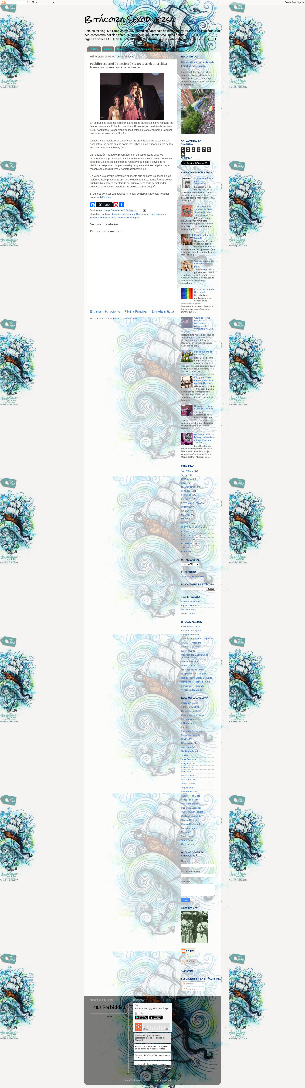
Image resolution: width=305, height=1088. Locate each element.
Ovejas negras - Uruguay (193, 673)
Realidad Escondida (191, 816)
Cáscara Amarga (189, 703)
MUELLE (185, 523)
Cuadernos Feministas (192, 715)
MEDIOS (185, 519)
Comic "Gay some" (190, 707)
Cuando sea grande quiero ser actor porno (204, 264)
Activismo (146, 49)
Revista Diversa (189, 820)
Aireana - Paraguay (191, 630)
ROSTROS (186, 543)
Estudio (108, 49)
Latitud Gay (187, 767)
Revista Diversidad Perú (193, 824)
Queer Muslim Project (192, 811)
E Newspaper (188, 723)
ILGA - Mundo (188, 651)
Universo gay (187, 844)
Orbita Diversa (188, 783)
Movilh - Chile (188, 665)
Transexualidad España (128, 217)
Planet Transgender (191, 808)
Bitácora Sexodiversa (129, 19)
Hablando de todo (190, 751)
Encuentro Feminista (191, 731)
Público (106, 197)
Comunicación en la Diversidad (204, 290)
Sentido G (186, 832)
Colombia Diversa (190, 634)
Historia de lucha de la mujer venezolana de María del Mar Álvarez (204, 438)
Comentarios (191, 989)
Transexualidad (107, 217)
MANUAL (185, 515)
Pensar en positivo (190, 799)
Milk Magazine (188, 779)
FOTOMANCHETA (190, 503)
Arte (133, 49)
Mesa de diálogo (189, 661)
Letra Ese (186, 771)
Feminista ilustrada (190, 735)
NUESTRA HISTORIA (192, 527)
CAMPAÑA (186, 479)
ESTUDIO (186, 495)
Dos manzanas (188, 719)
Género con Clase (190, 743)
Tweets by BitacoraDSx (192, 576)
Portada (94, 49)
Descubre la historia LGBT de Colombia (204, 407)
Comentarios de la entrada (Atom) (121, 318)
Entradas (190, 983)
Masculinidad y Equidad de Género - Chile (194, 656)
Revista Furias (188, 609)
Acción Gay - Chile (190, 626)
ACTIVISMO (187, 471)
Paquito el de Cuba (190, 795)
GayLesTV (186, 739)
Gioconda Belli (188, 747)
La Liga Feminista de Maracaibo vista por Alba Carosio (203, 380)
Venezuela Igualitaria (191, 690)
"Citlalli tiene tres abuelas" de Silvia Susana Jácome (203, 209)
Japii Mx (185, 755)
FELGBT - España (190, 646)
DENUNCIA (187, 491)
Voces (159, 49)
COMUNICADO (189, 487)
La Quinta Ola (188, 763)
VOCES (185, 551)
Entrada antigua (163, 311)
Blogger (176, 1080)
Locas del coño (188, 775)
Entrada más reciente (105, 311)
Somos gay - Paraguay (192, 686)
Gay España (142, 214)
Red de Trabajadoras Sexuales (196, 677)
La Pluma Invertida (190, 601)
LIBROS (185, 511)
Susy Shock (187, 836)
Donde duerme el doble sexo (203, 353)
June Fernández (189, 759)
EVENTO (185, 499)
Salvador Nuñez (189, 828)
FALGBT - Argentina (191, 642)
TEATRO (185, 547)
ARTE (184, 475)
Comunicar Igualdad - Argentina (197, 638)
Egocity (184, 727)
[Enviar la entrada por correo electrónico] (144, 210)
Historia (121, 49)
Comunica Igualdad (191, 711)
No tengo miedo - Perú (192, 669)
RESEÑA (185, 539)
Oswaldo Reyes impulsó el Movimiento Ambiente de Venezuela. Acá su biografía (197, 325)
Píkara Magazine (189, 803)
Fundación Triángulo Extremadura (118, 214)
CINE (183, 483)
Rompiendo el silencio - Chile (195, 681)
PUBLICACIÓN (188, 535)
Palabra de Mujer (189, 791)
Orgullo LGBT (188, 787)
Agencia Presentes (190, 605)
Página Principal (136, 311)
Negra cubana (188, 613)
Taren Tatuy (187, 840)
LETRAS (185, 507)
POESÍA (185, 531)
